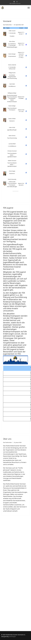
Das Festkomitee (7, 24)
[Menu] (29, 7)
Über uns (7, 438)
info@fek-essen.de (15, 3)
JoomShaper (12, 636)
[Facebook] (14, 1)
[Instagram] (16, 1)
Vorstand (7, 21)
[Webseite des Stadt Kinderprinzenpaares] (15, 360)
